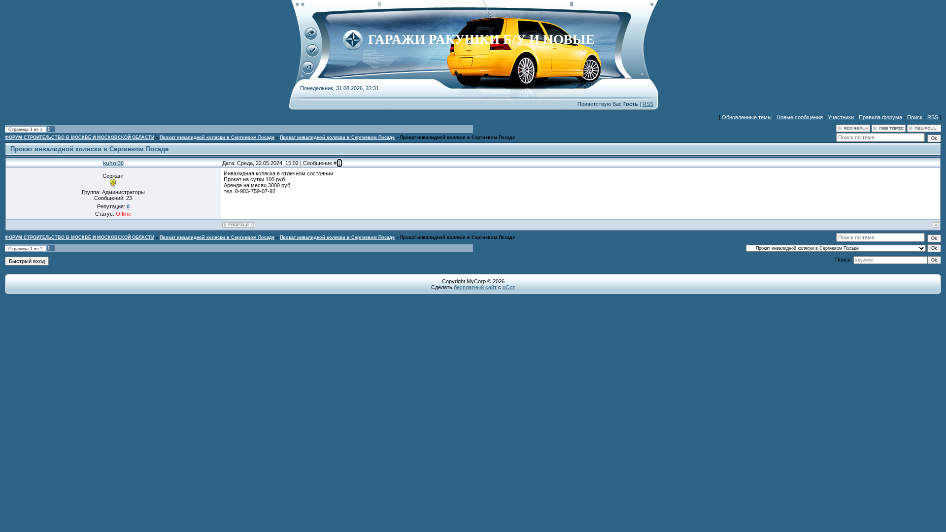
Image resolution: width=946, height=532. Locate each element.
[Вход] (308, 72)
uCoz (509, 287)
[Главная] (310, 38)
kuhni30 (113, 163)
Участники (841, 117)
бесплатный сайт (475, 287)
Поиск (914, 117)
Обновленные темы (747, 117)
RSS (647, 104)
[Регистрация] (312, 55)
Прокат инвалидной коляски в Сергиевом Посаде (217, 137)
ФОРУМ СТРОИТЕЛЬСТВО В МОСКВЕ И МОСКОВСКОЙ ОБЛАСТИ (79, 137)
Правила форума (880, 117)
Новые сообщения (800, 117)
